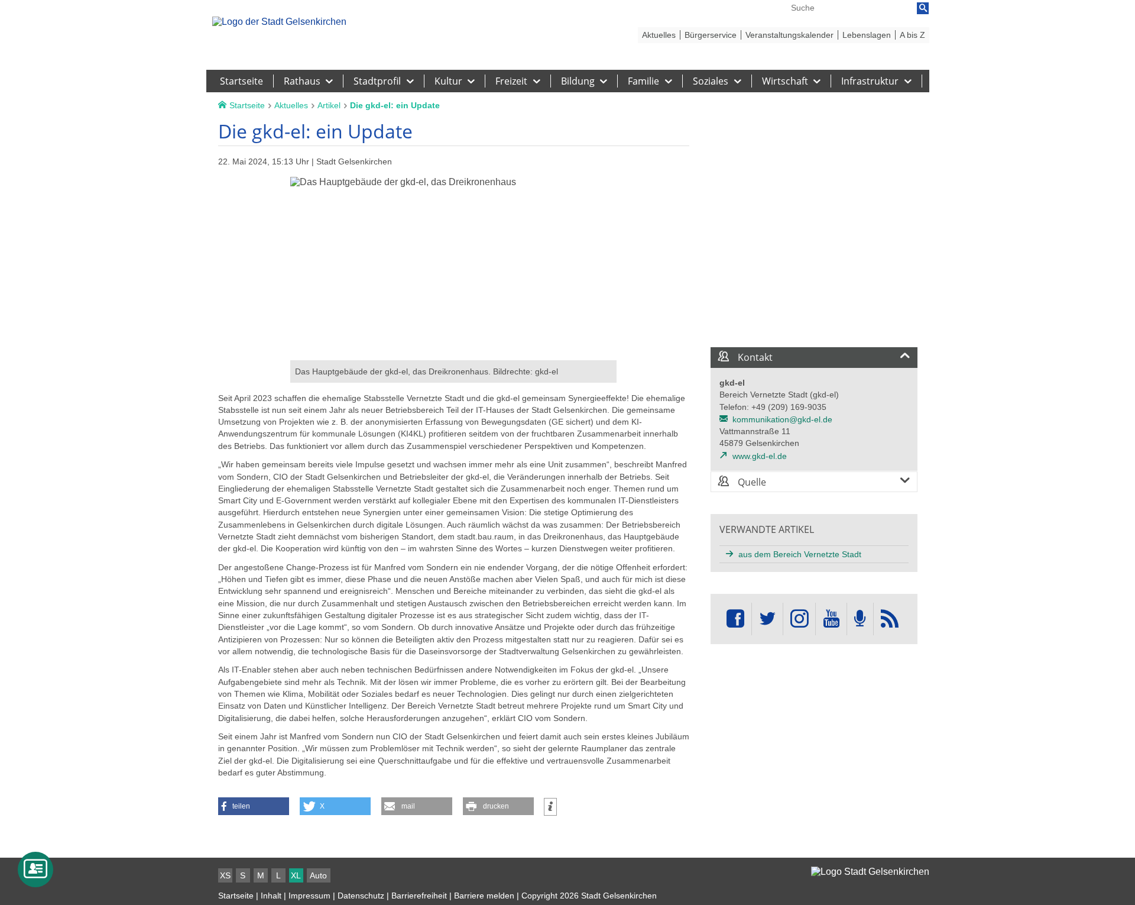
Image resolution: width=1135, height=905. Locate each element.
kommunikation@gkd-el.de (782, 419)
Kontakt (754, 357)
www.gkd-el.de (759, 456)
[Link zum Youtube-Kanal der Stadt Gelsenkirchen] (831, 619)
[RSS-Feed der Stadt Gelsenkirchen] (890, 619)
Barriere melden (484, 895)
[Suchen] (923, 8)
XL (296, 875)
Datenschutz (361, 895)
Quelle (750, 482)
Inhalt (271, 895)
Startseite (236, 895)
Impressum (309, 895)
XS (225, 875)
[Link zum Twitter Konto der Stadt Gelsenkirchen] (767, 619)
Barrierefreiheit (419, 895)
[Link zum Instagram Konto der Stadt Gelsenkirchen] (799, 619)
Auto (318, 875)
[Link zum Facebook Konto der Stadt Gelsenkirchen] (735, 619)
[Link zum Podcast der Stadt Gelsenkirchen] (860, 619)
